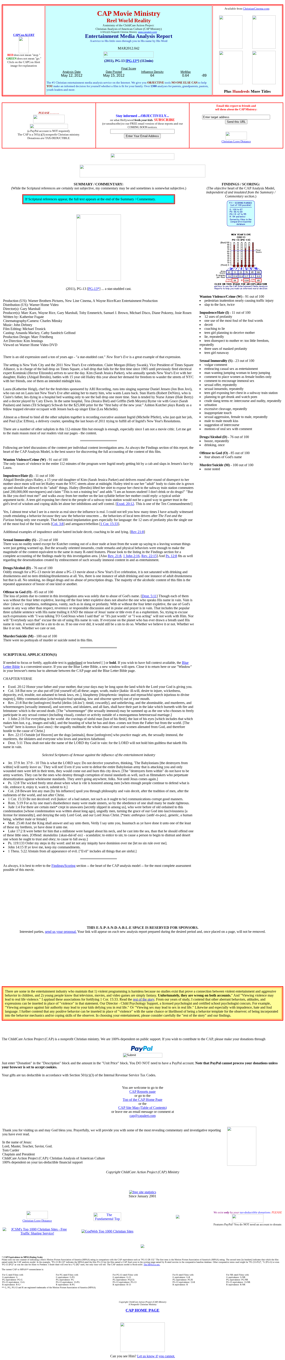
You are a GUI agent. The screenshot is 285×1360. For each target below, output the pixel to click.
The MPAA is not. (152, 1264)
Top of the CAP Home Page (142, 1100)
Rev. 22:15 (149, 556)
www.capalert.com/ (147, 32)
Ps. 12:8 (171, 556)
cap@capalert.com (143, 1116)
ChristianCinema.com (256, 8)
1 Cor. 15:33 (109, 524)
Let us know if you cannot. (156, 1356)
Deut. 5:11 (149, 596)
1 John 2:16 (131, 556)
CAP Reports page (142, 1091)
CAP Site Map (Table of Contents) (142, 1108)
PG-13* (132, 61)
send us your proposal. (61, 931)
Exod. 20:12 (125, 504)
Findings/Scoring (63, 866)
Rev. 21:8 (114, 556)
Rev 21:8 (137, 532)
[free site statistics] (142, 1192)
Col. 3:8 (57, 524)
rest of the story (143, 999)
